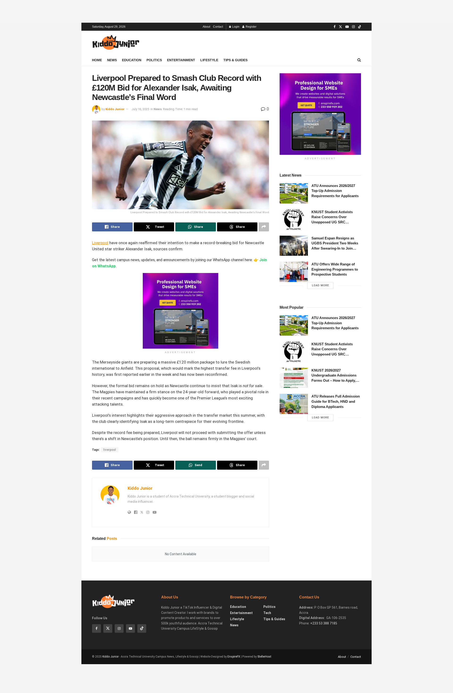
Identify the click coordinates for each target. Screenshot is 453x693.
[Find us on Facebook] (335, 27)
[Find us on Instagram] (353, 27)
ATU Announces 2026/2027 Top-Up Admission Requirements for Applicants (335, 191)
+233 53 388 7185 (323, 623)
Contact (218, 26)
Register (250, 26)
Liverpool (100, 242)
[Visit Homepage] (115, 42)
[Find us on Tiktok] (141, 628)
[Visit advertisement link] (320, 114)
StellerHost (264, 656)
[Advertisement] (226, 10)
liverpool (109, 449)
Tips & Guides (235, 60)
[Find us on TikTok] (359, 27)
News (112, 60)
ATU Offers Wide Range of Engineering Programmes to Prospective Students (334, 269)
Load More (320, 285)
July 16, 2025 (140, 109)
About (206, 26)
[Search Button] (359, 60)
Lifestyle (209, 60)
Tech (267, 613)
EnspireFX (233, 656)
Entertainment (181, 60)
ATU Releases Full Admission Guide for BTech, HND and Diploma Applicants (335, 401)
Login (235, 26)
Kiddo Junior (115, 109)
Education (131, 60)
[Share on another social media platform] (264, 226)
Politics (154, 60)
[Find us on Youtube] (347, 27)
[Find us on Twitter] (340, 27)
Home (97, 60)
